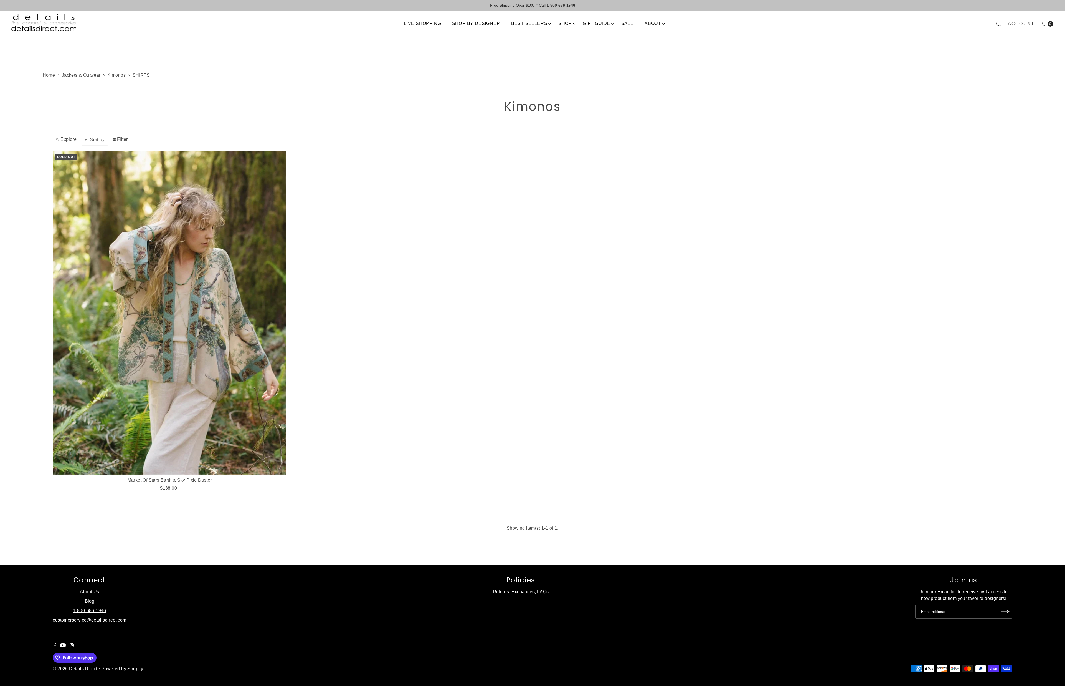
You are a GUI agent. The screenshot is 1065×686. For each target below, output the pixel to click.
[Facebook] (55, 646)
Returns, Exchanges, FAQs (521, 591)
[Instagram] (72, 646)
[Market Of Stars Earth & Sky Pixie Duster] (169, 313)
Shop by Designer (476, 23)
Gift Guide (596, 23)
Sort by (97, 139)
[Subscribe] (1005, 612)
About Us (89, 591)
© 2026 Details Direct (75, 668)
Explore (68, 139)
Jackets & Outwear (81, 75)
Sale (627, 23)
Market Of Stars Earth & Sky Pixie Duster (170, 480)
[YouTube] (63, 646)
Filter (122, 139)
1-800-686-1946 (89, 610)
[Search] (999, 24)
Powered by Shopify (122, 668)
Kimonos (116, 75)
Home (49, 75)
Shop (565, 23)
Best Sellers (529, 23)
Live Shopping (422, 23)
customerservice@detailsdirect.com (89, 620)
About (653, 23)
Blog (90, 601)
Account (1021, 23)
